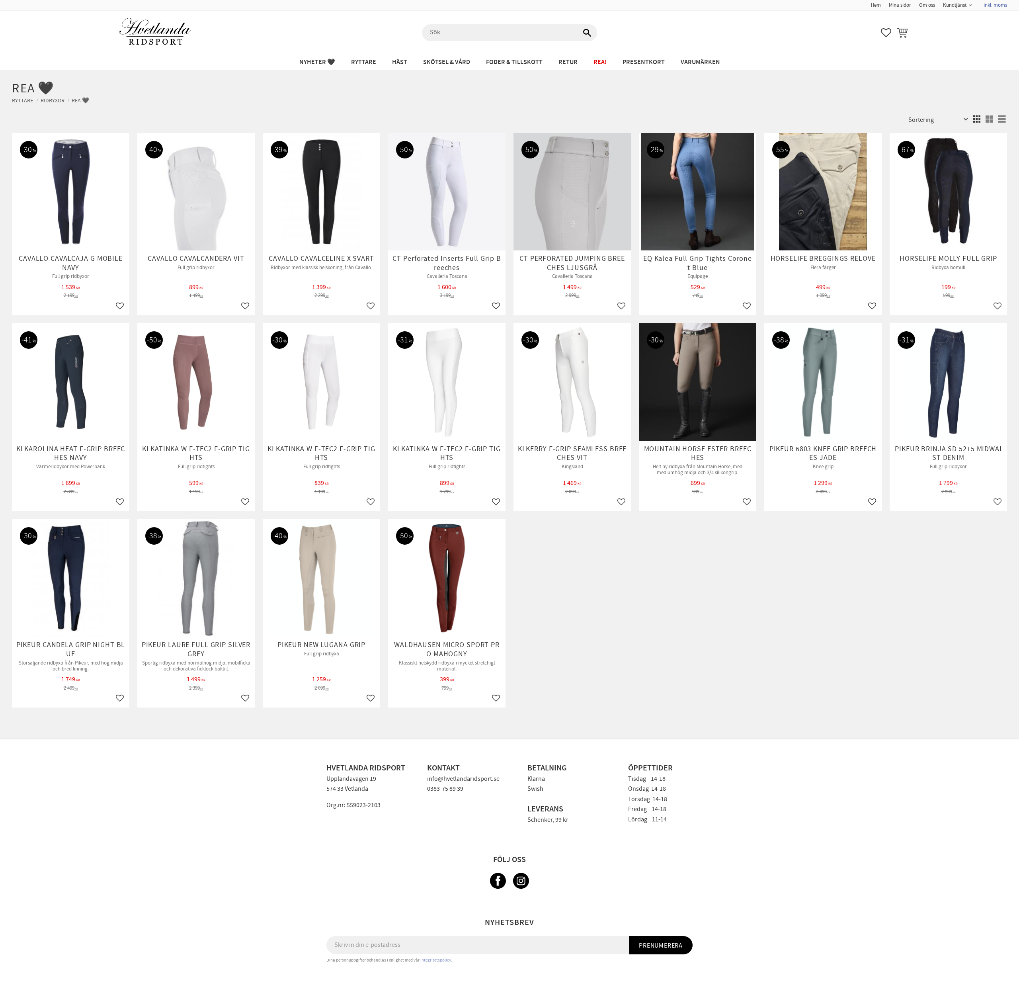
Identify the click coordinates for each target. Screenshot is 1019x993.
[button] (886, 32)
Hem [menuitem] (876, 5)
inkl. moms (995, 5)
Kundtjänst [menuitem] (954, 5)
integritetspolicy (435, 960)
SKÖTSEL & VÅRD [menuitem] (446, 62)
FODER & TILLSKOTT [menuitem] (514, 62)
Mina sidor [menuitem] (900, 5)
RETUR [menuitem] (568, 62)
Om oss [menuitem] (927, 5)
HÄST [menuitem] (399, 62)
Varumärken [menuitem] (700, 62)
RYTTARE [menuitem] (363, 62)
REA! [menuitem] (600, 62)
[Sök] (587, 32)
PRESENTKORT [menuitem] (644, 62)
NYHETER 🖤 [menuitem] (317, 62)
